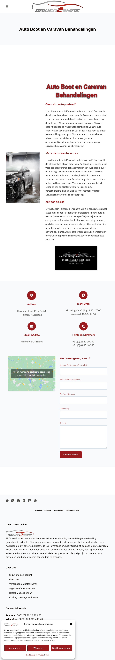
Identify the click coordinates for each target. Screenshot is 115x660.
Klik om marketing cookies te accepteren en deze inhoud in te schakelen (76, 258)
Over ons (58, 510)
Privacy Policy (43, 655)
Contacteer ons (43, 510)
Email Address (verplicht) (70, 379)
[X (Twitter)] (12, 500)
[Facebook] (7, 500)
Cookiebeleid (31, 655)
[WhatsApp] (35, 500)
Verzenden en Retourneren (23, 583)
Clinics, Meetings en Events (23, 597)
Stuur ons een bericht (20, 574)
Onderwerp (64, 408)
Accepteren (15, 648)
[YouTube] (24, 500)
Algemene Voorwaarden (22, 588)
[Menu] (7, 6)
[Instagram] (18, 500)
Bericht (63, 423)
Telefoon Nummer (67, 394)
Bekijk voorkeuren (61, 648)
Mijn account (73, 510)
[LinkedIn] (29, 500)
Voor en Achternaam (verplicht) (73, 365)
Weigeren (38, 648)
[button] (71, 624)
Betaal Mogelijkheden (20, 592)
